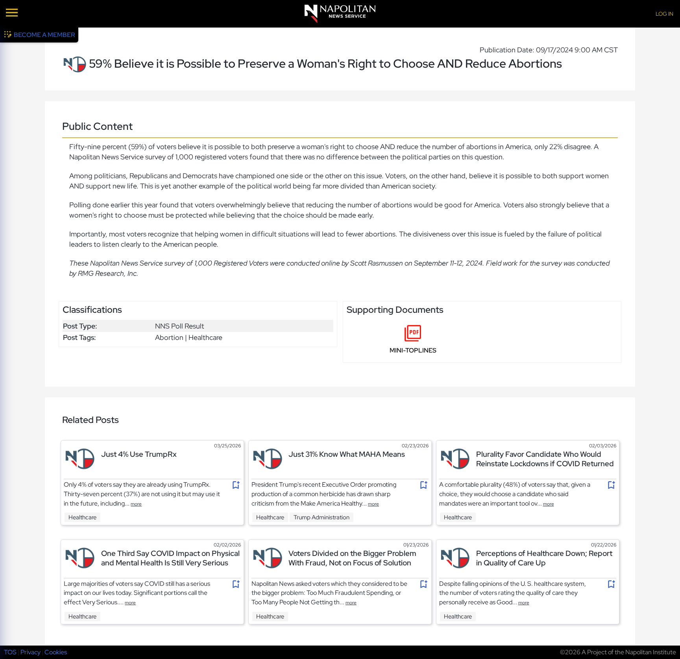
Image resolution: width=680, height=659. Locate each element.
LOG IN (664, 13)
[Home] (340, 14)
